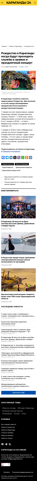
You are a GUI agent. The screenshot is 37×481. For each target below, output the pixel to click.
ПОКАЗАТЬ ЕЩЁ (19, 392)
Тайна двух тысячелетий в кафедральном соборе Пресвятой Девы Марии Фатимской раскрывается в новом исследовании (18, 354)
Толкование (7, 413)
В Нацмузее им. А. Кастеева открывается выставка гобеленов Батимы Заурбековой (17, 346)
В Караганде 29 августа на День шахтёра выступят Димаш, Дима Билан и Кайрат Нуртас (17, 223)
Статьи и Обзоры (7, 433)
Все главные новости (8, 424)
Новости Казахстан (8, 427)
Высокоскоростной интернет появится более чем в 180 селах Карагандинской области (18, 296)
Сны (24, 413)
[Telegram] (6, 444)
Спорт (17, 413)
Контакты (7, 472)
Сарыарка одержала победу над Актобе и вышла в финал (17, 369)
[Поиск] (35, 2)
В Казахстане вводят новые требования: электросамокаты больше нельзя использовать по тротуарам (18, 260)
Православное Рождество (24, 167)
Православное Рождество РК (11, 170)
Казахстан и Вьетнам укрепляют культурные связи (14, 323)
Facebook (16, 151)
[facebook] (2, 444)
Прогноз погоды (9, 408)
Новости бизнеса (7, 435)
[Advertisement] (18, 24)
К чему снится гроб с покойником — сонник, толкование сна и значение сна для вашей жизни (18, 315)
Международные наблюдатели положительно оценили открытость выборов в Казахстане (15, 385)
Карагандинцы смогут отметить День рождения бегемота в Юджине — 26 (16, 331)
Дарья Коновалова (11, 66)
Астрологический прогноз (13, 411)
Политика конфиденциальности (22, 472)
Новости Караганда (22, 164)
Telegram (6, 151)
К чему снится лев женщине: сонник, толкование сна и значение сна (15, 377)
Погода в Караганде (26, 408)
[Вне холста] (2, 2)
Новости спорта (6, 438)
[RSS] (10, 444)
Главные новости (7, 164)
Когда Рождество (7, 167)
